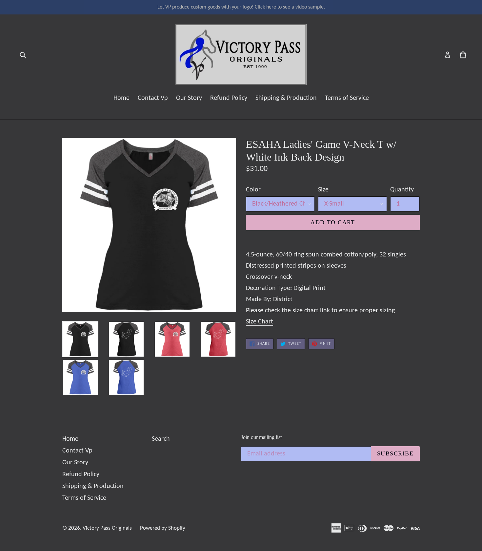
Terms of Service (347, 98)
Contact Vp (153, 98)
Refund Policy (228, 98)
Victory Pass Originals (107, 528)
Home (121, 98)
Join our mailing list (261, 437)
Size (323, 190)
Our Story (189, 98)
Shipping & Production (286, 98)
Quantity (402, 190)
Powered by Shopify (162, 528)
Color (253, 190)
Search (161, 439)
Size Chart (259, 322)
